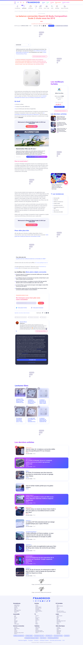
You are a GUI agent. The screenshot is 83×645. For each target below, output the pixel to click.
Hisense (37, 615)
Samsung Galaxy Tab (39, 631)
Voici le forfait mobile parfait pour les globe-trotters (39, 486)
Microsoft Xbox (38, 608)
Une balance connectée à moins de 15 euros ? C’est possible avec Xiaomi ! (19, 420)
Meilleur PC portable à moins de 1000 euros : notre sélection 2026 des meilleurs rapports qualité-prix (40, 498)
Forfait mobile (65, 2)
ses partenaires (25, 353)
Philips (36, 618)
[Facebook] (38, 601)
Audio (57, 614)
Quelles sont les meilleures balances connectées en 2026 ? (31, 258)
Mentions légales (22, 640)
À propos (30, 640)
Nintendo (37, 609)
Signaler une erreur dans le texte (22, 312)
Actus (43, 2)
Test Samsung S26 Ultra (53, 637)
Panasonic (37, 617)
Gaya (58, 629)
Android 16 (67, 635)
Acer (57, 604)
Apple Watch (16, 628)
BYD (15, 616)
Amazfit (15, 627)
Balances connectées (21, 317)
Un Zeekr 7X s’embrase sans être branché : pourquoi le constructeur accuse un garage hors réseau (39, 474)
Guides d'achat (29, 495)
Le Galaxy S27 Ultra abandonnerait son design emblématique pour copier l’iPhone (40, 522)
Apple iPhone (16, 604)
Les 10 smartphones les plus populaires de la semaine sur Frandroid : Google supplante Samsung (40, 559)
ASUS (36, 604)
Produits (28, 459)
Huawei (15, 607)
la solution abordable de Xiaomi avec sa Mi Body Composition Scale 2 (31, 96)
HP (57, 610)
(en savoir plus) (40, 349)
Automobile (16, 614)
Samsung (37, 619)
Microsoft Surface (60, 611)
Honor (58, 609)
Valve (36, 612)
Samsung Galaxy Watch (19, 632)
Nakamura (59, 631)
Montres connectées (18, 626)
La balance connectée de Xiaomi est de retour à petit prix (42, 401)
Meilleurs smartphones (58, 201)
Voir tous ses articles (41, 331)
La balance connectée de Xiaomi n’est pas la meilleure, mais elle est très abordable (32, 401)
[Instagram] (36, 601)
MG (15, 619)
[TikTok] (47, 601)
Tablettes (36, 626)
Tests (47, 2)
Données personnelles (55, 640)
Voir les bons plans (39, 56)
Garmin (15, 630)
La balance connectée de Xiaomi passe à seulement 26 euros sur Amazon (43, 420)
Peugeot (16, 620)
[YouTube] (43, 601)
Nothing (58, 619)
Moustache (59, 630)
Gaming (36, 603)
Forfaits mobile (57, 203)
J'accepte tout (32, 359)
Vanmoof (58, 633)
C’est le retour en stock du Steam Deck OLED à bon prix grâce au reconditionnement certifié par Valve (41, 510)
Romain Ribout (23, 321)
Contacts (36, 640)
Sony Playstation (38, 611)
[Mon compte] (23, 2)
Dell (57, 607)
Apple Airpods (59, 615)
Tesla (15, 622)
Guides (52, 2)
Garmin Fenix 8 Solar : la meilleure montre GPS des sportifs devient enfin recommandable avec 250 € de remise (31, 282)
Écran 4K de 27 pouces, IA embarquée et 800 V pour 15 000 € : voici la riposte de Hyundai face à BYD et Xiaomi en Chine (41, 571)
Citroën (15, 617)
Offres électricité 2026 (58, 211)
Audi (15, 615)
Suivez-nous (51, 25)
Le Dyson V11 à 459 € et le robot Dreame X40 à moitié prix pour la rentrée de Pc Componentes (20, 401)
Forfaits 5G (56, 199)
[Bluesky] (49, 601)
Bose (58, 616)
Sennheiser (59, 621)
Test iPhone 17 (49, 635)
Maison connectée (34, 317)
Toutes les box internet (60, 110)
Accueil (16, 11)
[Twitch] (45, 601)
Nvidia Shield (38, 610)
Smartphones (16, 603)
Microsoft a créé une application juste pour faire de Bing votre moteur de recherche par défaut (41, 547)
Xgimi (36, 622)
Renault (15, 621)
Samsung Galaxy (17, 610)
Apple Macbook (60, 606)
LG (36, 616)
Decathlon (59, 628)
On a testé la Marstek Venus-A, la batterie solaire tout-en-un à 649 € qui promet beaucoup (39, 462)
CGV (63, 640)
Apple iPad (37, 627)
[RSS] (40, 601)
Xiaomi (15, 612)
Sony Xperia (16, 611)
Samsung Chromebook (61, 612)
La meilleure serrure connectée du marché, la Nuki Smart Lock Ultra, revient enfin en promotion (32, 278)
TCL (36, 621)
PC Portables (59, 603)
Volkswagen (16, 623)
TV (35, 614)
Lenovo (58, 608)
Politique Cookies (44, 640)
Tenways (58, 632)
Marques (44, 317)
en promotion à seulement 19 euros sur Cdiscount (29, 113)
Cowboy (58, 627)
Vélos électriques (60, 626)
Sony (36, 620)
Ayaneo (36, 606)
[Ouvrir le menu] (15, 2)
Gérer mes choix (31, 362)
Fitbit (15, 629)
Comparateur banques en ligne (31, 637)
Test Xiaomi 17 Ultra (58, 635)
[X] (33, 601)
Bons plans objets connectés (30, 11)
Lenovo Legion (38, 607)
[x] (16, 331)
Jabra (58, 617)
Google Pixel (16, 606)
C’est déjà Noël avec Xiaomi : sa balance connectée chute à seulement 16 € (32, 420)
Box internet (56, 210)
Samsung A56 (56, 198)
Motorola (16, 608)
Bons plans (58, 2)
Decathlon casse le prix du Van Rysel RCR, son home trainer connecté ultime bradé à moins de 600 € (31, 289)
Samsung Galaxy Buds (61, 620)
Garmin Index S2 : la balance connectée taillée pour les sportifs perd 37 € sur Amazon (61, 118)
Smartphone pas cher (58, 205)
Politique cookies (22, 357)
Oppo (15, 609)
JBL (57, 618)
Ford (15, 618)
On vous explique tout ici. (41, 262)
